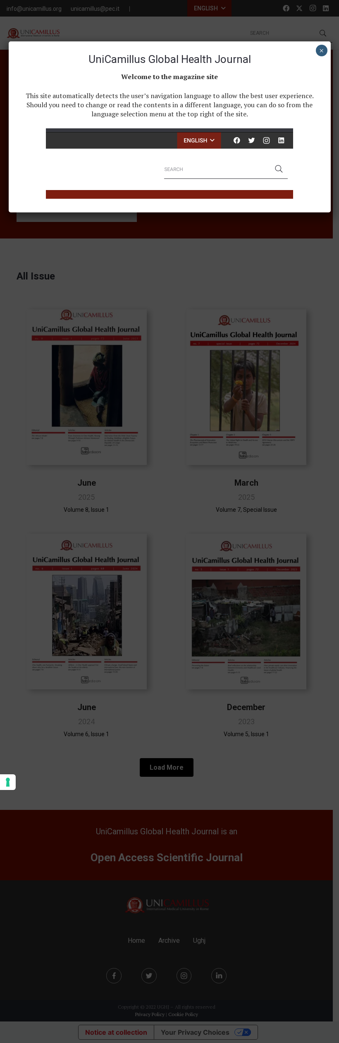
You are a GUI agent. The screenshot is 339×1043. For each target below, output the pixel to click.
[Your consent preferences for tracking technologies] (8, 782)
